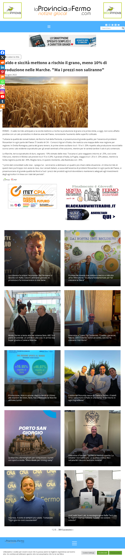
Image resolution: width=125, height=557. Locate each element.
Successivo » (67, 529)
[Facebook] (2, 52)
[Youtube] (2, 96)
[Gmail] (2, 86)
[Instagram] (2, 91)
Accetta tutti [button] (102, 553)
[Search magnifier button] (123, 28)
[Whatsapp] (2, 81)
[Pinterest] (2, 72)
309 (60, 529)
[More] (2, 106)
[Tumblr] (2, 101)
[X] (2, 57)
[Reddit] (2, 62)
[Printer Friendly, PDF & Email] (10, 179)
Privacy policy (115, 553)
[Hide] (1, 111)
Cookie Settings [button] (88, 553)
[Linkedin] (2, 67)
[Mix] (2, 77)
